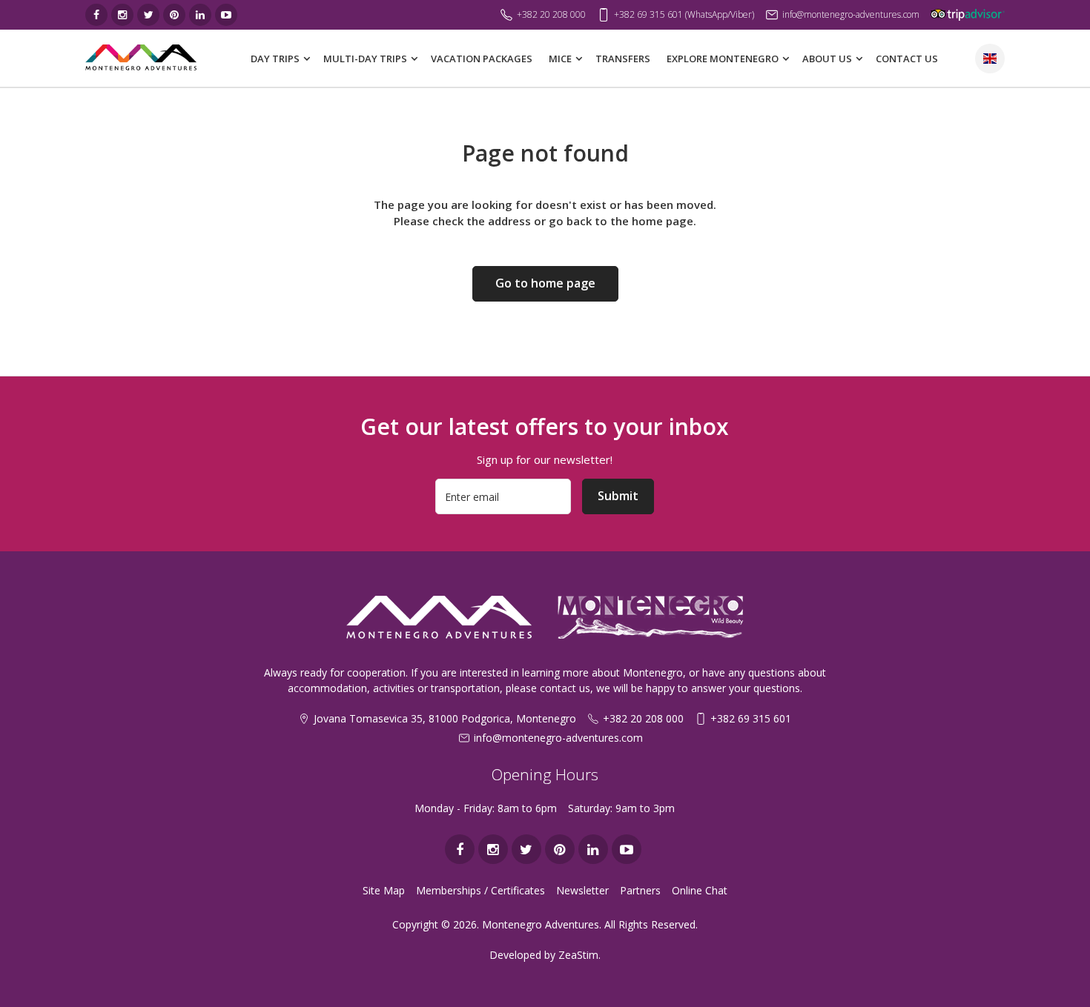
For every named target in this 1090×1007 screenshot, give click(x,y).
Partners (640, 890)
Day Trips (275, 58)
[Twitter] (148, 15)
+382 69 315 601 (750, 718)
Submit (618, 496)
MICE (560, 58)
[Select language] (990, 58)
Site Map (384, 890)
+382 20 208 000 (643, 718)
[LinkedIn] (200, 15)
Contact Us (907, 58)
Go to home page (545, 283)
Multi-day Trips (365, 58)
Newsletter (582, 890)
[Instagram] (122, 15)
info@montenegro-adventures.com (558, 738)
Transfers (622, 58)
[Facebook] (96, 15)
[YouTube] (226, 15)
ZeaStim (578, 955)
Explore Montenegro (723, 58)
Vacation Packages (481, 58)
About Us (827, 58)
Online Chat (699, 890)
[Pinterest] (174, 15)
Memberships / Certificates (480, 890)
